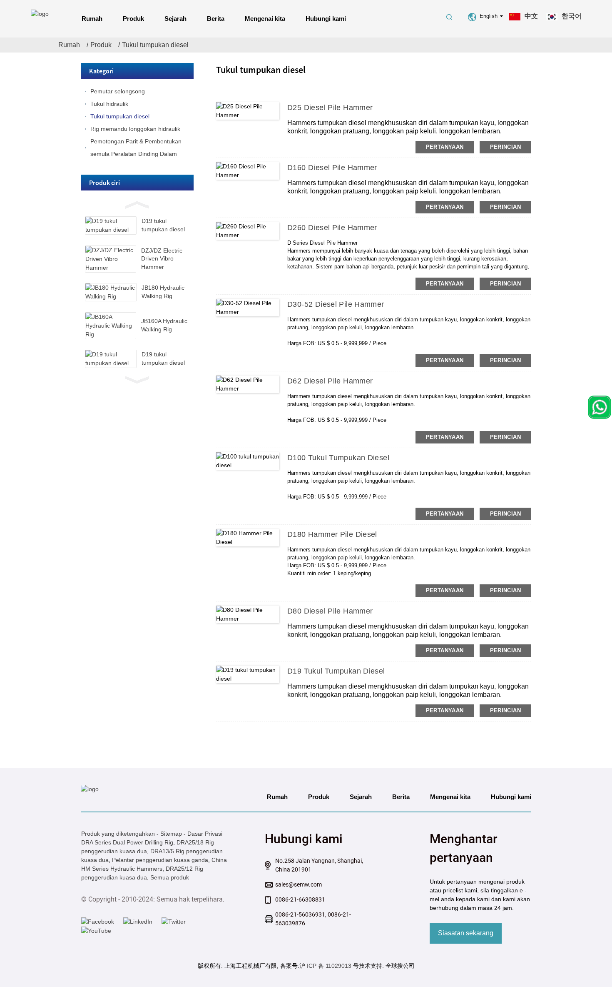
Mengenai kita (265, 18)
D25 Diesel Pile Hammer (330, 107)
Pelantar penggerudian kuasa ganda (160, 860)
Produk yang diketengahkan (118, 833)
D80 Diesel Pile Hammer (330, 611)
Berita (215, 18)
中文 (531, 16)
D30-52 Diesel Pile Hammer (335, 304)
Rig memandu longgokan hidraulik (135, 128)
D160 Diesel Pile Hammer (332, 167)
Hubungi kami (326, 18)
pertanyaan (445, 147)
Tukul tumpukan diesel (155, 44)
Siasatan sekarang (465, 933)
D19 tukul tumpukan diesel (336, 671)
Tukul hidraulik (109, 103)
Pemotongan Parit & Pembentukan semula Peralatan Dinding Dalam (136, 147)
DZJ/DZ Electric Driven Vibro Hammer (161, 258)
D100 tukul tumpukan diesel (338, 457)
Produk (133, 18)
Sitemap (171, 833)
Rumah (92, 18)
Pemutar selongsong (117, 91)
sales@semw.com (298, 884)
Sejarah (175, 18)
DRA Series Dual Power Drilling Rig (127, 842)
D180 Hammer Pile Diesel (332, 534)
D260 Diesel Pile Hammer (332, 227)
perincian (505, 147)
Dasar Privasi (204, 833)
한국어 (572, 16)
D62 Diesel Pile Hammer (330, 381)
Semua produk (169, 877)
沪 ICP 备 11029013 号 (329, 965)
